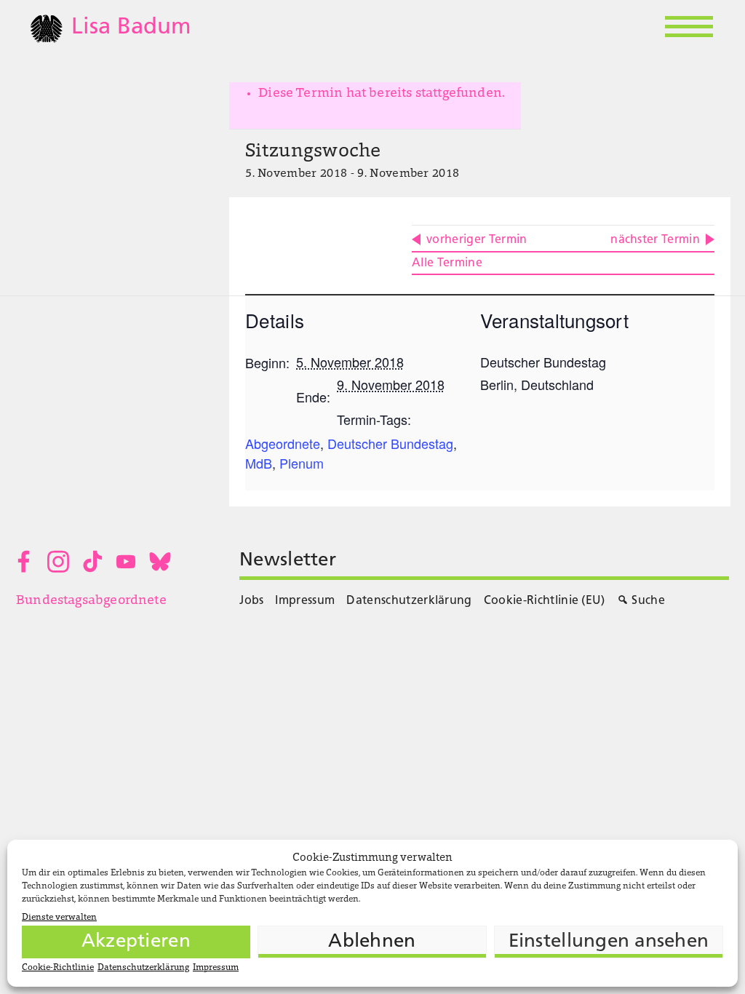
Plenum (301, 462)
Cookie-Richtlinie (58, 967)
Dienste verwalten (59, 917)
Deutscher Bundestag (390, 443)
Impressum (216, 967)
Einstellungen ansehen (609, 942)
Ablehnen (371, 942)
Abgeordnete (282, 443)
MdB (258, 462)
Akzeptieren (136, 942)
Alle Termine (447, 263)
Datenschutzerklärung (143, 967)
